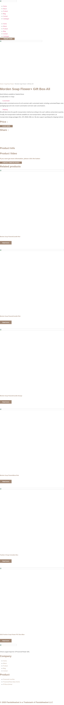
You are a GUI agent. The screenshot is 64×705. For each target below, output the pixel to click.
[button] (32, 21)
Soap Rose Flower (9, 84)
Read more (5, 243)
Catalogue (6, 19)
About (5, 9)
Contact (5, 16)
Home (5, 6)
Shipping (5, 109)
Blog (4, 14)
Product (5, 11)
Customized (5, 101)
